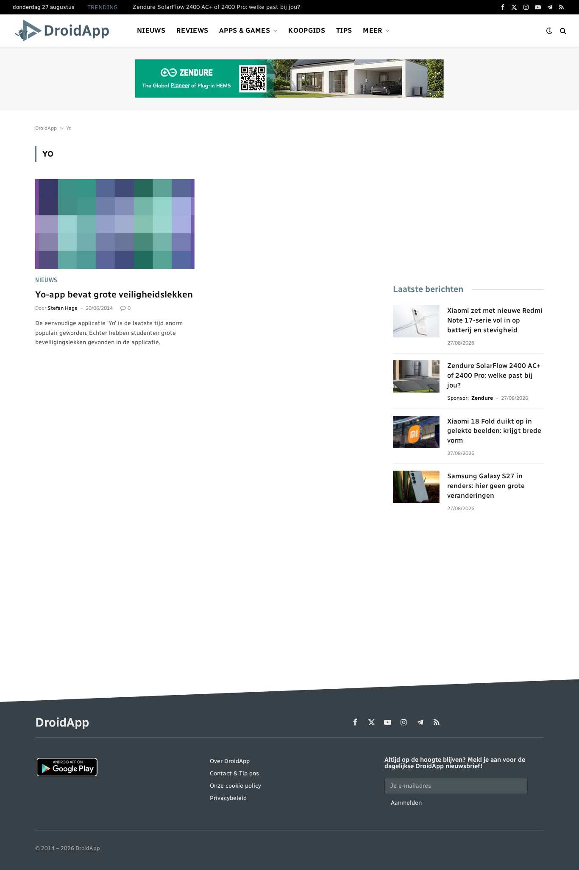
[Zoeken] (562, 30)
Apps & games (244, 30)
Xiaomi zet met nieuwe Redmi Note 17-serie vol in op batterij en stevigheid (495, 320)
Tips (344, 30)
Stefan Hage (62, 308)
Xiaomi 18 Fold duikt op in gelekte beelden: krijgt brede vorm (494, 431)
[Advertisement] (468, 205)
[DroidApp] (65, 30)
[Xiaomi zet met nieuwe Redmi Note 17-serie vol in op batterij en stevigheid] (416, 321)
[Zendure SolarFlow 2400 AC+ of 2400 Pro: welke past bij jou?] (416, 376)
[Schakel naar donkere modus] (549, 30)
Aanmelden (406, 802)
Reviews (192, 30)
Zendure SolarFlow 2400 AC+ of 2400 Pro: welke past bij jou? (216, 7)
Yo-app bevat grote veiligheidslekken (114, 294)
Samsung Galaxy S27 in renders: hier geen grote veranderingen (486, 486)
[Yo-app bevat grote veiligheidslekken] (115, 224)
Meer (372, 30)
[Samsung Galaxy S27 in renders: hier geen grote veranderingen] (416, 487)
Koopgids (306, 30)
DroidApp (46, 128)
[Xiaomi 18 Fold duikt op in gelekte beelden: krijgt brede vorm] (416, 432)
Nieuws (151, 30)
